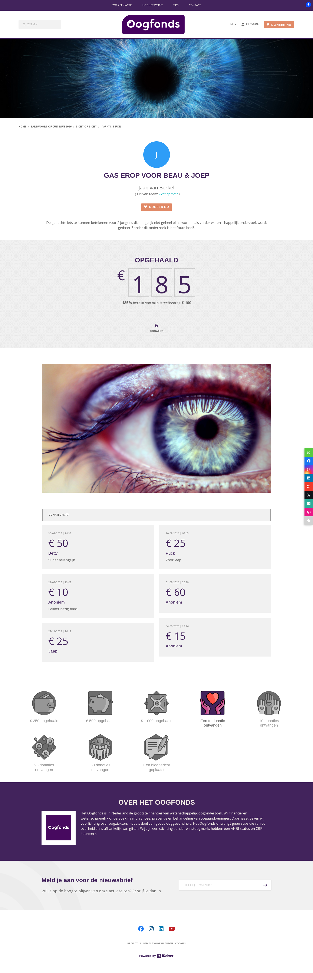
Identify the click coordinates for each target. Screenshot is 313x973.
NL (232, 24)
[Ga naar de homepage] (157, 24)
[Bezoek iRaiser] (156, 955)
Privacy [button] (132, 943)
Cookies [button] (180, 943)
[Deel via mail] (308, 503)
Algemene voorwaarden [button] (156, 943)
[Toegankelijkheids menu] (308, 4)
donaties (156, 327)
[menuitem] (122, 5)
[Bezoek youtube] (172, 929)
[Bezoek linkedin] (161, 929)
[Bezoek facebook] (141, 929)
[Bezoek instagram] (151, 929)
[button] (225, 885)
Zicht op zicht (169, 194)
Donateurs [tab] (58, 515)
